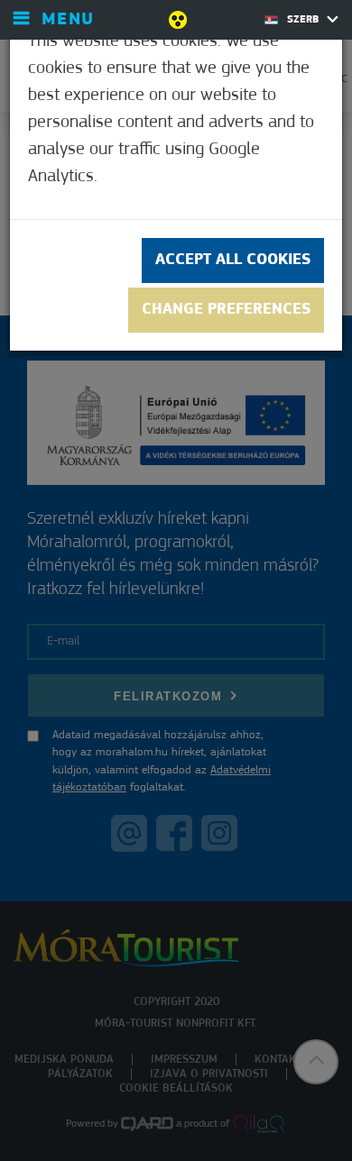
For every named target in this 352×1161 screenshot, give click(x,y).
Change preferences (226, 310)
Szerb (304, 19)
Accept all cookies (232, 260)
